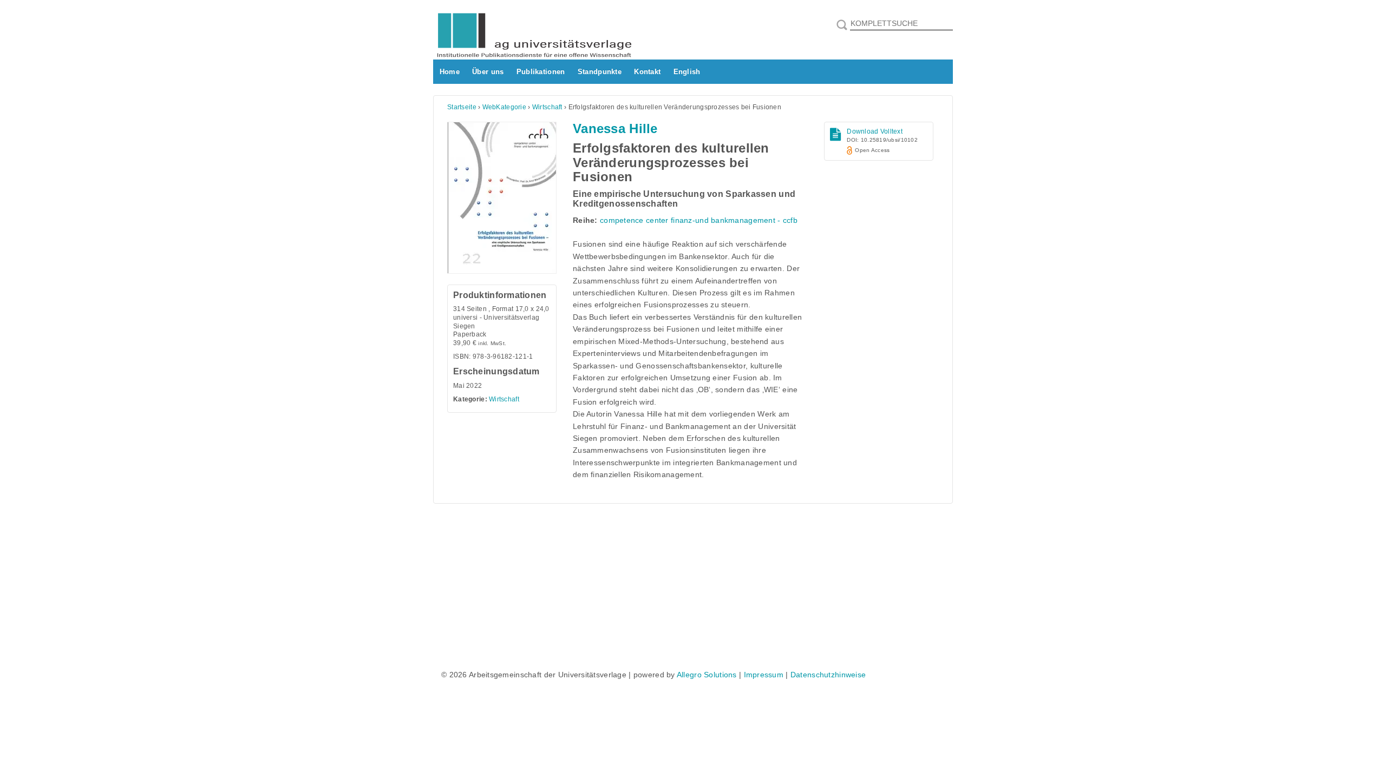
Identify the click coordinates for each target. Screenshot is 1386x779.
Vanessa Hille (615, 128)
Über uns (488, 72)
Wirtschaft (547, 107)
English (687, 72)
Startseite (461, 107)
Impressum (764, 674)
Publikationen (541, 72)
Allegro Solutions (707, 674)
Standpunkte (600, 72)
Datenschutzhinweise (828, 674)
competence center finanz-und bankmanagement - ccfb (698, 220)
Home (450, 72)
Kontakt (647, 72)
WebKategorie (504, 107)
